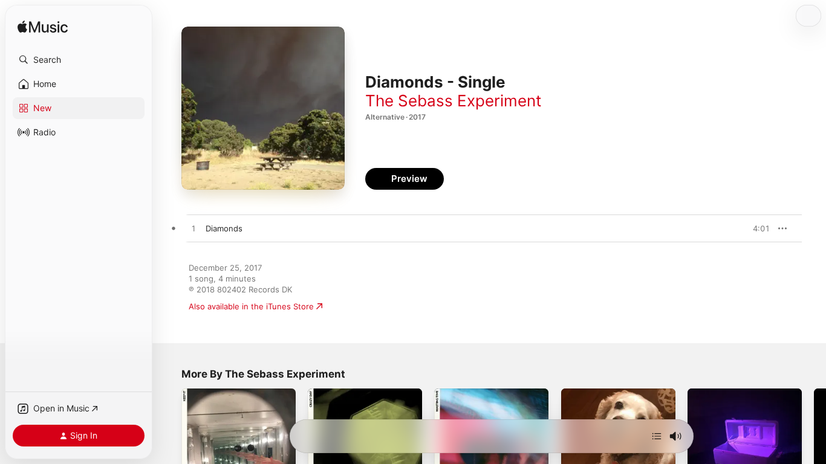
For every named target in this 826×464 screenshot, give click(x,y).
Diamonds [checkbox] (224, 228)
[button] (78, 60)
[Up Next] (656, 436)
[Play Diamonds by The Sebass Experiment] (193, 229)
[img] (43, 27)
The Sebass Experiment (453, 100)
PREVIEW (756, 228)
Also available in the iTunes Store (251, 306)
